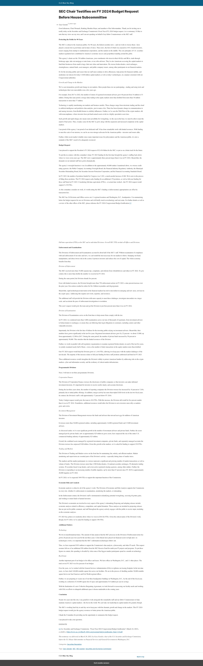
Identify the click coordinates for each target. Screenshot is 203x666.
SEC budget (80, 649)
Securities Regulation (74, 644)
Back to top (140, 657)
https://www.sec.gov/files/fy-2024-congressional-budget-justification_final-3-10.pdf (94, 632)
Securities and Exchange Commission (98, 649)
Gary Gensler (67, 649)
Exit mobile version (101, 663)
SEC (74, 649)
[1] (130, 203)
